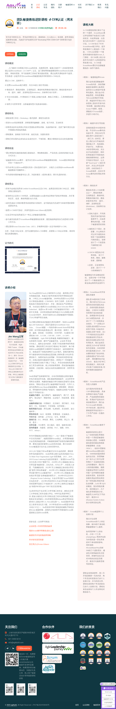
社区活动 (80, 6)
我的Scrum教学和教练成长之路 (41, 531)
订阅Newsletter (24, 648)
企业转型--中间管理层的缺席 (40, 526)
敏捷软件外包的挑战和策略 (40, 535)
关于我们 (89, 4)
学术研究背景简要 (36, 540)
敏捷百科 (69, 4)
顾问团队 (53, 6)
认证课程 (38, 6)
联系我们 (99, 6)
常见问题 (107, 6)
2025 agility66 (12, 705)
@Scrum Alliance (42, 544)
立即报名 (10, 54)
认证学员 (45, 6)
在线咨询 (22, 54)
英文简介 (32, 544)
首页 (32, 6)
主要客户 (60, 6)
